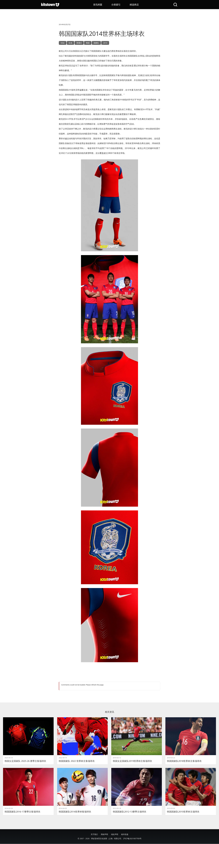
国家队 (96, 43)
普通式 (79, 43)
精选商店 (134, 4)
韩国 (87, 43)
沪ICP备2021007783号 (132, 838)
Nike (63, 43)
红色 (70, 43)
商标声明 (104, 834)
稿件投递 (124, 834)
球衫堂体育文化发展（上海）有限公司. (106, 838)
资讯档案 (97, 4)
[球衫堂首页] (50, 4)
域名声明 (114, 834)
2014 (105, 43)
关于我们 (94, 834)
